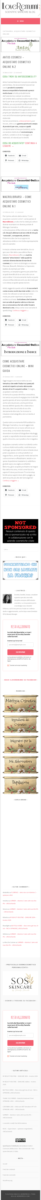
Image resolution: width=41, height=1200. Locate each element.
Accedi (5, 1164)
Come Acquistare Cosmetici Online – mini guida (18, 366)
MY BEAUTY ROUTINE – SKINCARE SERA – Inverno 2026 (20, 1076)
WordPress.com (23, 1196)
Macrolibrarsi (8, 221)
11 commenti (19, 212)
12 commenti (18, 72)
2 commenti (18, 377)
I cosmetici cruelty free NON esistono (15, 1123)
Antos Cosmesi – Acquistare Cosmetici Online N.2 (17, 62)
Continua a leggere (20, 310)
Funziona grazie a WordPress (17, 1194)
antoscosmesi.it (25, 121)
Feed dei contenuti (9, 1169)
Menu (22, 21)
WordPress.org (7, 1180)
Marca (5, 805)
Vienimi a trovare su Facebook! (20, 1001)
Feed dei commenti (9, 1175)
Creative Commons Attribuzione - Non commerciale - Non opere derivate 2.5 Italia (18, 1148)
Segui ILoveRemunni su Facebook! (20, 680)
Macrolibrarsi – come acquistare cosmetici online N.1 (17, 201)
